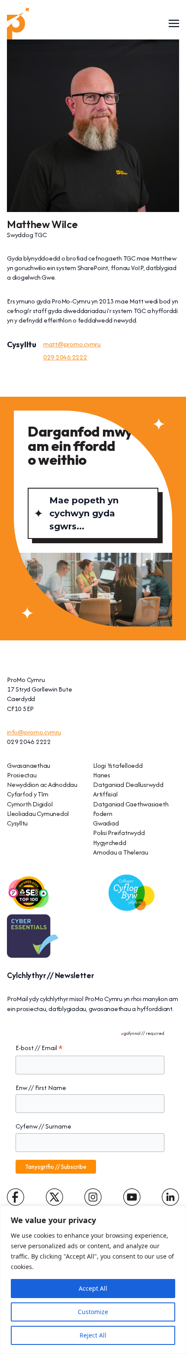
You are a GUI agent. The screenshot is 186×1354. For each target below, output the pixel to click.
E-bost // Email (39, 1047)
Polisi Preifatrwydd (118, 833)
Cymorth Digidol (29, 804)
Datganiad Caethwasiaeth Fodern (130, 809)
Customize (93, 1312)
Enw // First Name (41, 1088)
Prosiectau (22, 775)
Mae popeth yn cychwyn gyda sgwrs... (84, 513)
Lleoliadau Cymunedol (38, 814)
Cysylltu (17, 823)
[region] (93, 1280)
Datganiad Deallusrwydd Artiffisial (128, 789)
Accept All (93, 1288)
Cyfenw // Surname (43, 1126)
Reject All (93, 1335)
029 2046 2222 (65, 357)
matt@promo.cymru (72, 344)
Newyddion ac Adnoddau (42, 785)
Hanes (101, 775)
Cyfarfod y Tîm (27, 794)
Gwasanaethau (28, 765)
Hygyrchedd (109, 843)
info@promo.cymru (34, 732)
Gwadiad (106, 823)
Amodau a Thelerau (120, 852)
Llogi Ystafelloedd (118, 765)
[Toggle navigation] (174, 23)
